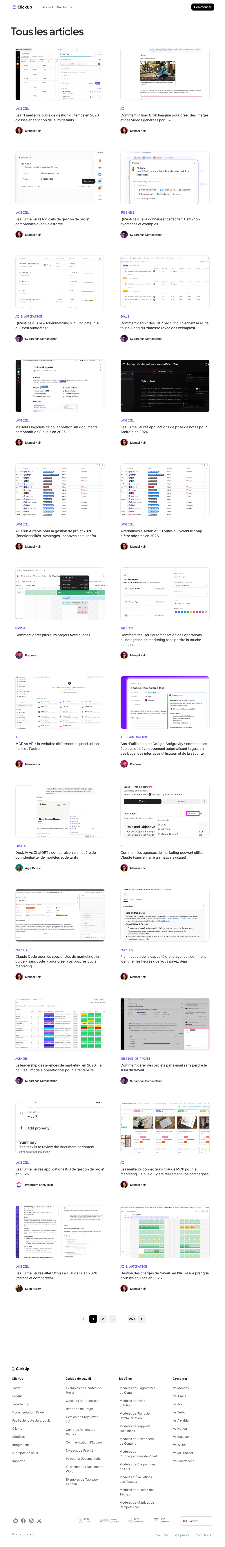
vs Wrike (179, 1445)
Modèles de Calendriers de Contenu (137, 1441)
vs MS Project (183, 1453)
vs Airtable (181, 1420)
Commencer (202, 7)
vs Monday (181, 1388)
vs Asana (179, 1396)
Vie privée (182, 1535)
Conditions (203, 1535)
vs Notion (180, 1428)
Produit (17, 1396)
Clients (17, 1428)
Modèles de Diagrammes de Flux (137, 1466)
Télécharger (20, 1404)
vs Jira (178, 1404)
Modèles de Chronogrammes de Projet (138, 1454)
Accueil (47, 7)
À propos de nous (25, 1453)
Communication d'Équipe (84, 1442)
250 (132, 1319)
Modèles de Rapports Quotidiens (135, 1428)
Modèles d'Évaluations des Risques (136, 1479)
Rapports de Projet (79, 1409)
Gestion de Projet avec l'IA (82, 1419)
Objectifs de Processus (82, 1400)
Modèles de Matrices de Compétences (137, 1505)
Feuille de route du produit (31, 1420)
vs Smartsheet (183, 1461)
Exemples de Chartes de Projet (83, 1390)
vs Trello (179, 1412)
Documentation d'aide (28, 1412)
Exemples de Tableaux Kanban (82, 1481)
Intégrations (20, 1445)
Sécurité (162, 1535)
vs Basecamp (182, 1436)
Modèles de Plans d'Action (132, 1403)
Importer (18, 1461)
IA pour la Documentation (84, 1458)
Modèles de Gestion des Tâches (137, 1492)
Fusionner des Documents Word (84, 1469)
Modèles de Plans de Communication (135, 1415)
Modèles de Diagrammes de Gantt (137, 1390)
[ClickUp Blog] (22, 7)
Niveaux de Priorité (79, 1450)
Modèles (18, 1436)
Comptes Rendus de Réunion (80, 1432)
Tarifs (16, 1388)
